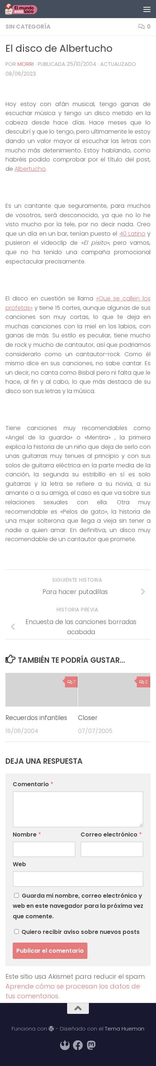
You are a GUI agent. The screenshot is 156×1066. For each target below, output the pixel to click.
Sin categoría (27, 26)
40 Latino (132, 233)
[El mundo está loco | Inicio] (26, 9)
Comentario (33, 784)
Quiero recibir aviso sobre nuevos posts (80, 932)
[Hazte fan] (78, 1045)
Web (19, 864)
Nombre (27, 834)
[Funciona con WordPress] (51, 1029)
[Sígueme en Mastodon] (91, 1045)
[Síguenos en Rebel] (65, 1045)
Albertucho (30, 169)
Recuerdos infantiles (36, 717)
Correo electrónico (111, 834)
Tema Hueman (124, 1028)
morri (25, 64)
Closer (88, 717)
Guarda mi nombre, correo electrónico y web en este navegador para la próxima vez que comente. (78, 906)
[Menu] (147, 9)
